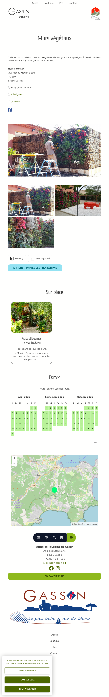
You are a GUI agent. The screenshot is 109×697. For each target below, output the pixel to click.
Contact (73, 3)
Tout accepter (27, 689)
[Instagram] (58, 568)
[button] (95, 442)
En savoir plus (54, 576)
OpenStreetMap (80, 524)
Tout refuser (27, 680)
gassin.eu (16, 101)
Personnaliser (27, 671)
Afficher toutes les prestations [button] (35, 268)
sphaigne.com (18, 94)
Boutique (49, 3)
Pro (61, 3)
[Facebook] (51, 568)
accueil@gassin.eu (55, 563)
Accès (35, 3)
